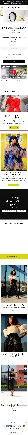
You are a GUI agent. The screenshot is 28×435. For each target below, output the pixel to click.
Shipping (9, 32)
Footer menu (14, 418)
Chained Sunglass (9, 210)
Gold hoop (21, 210)
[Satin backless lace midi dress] (14, 384)
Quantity (14, 41)
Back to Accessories (15, 256)
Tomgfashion (13, 7)
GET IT (14, 310)
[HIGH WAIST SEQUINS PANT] (14, 284)
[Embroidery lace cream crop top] (14, 333)
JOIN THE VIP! (14, 422)
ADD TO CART (14, 127)
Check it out (14, 185)
